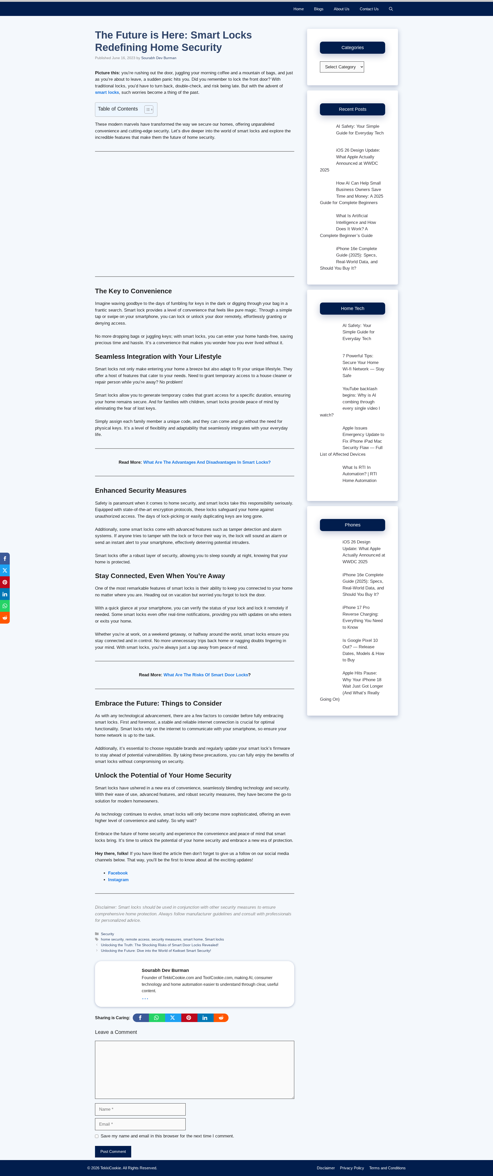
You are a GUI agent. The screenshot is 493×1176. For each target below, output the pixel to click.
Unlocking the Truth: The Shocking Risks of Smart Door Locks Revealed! (160, 945)
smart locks (107, 92)
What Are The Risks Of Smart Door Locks (206, 674)
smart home (193, 939)
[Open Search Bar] (391, 9)
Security (107, 934)
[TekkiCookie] (113, 9)
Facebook (118, 873)
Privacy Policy (352, 1168)
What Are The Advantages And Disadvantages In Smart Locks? (207, 462)
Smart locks (214, 939)
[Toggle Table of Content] (146, 109)
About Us (341, 9)
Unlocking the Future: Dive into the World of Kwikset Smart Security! (156, 951)
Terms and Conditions (387, 1168)
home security (112, 939)
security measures (166, 939)
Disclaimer (326, 1168)
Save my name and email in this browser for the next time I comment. (167, 1136)
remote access (137, 939)
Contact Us (369, 9)
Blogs (319, 9)
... (145, 996)
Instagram (118, 879)
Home (298, 9)
